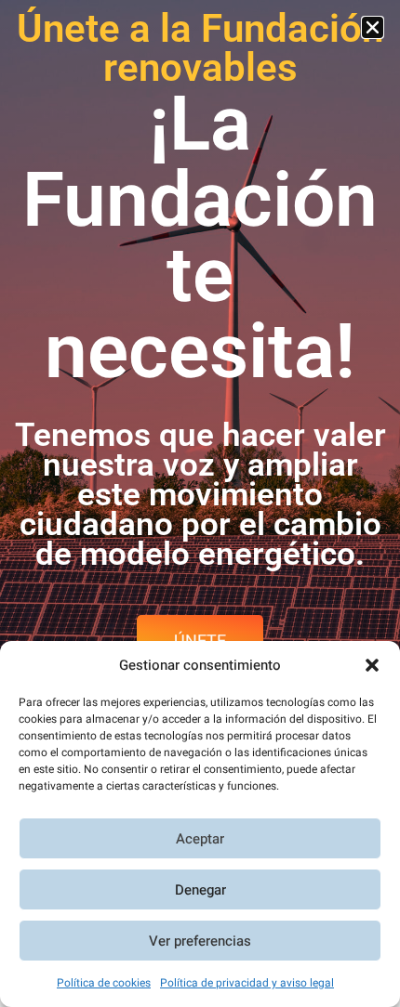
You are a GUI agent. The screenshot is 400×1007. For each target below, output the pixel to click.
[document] (200, 503)
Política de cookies (104, 982)
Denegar (200, 890)
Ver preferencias (200, 941)
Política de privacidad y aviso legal (247, 982)
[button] (372, 665)
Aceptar (200, 839)
